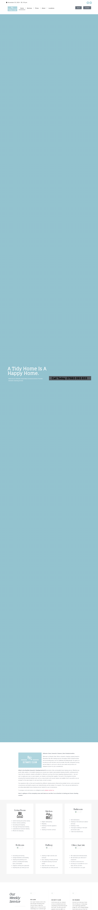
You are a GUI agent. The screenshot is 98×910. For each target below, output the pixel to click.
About (43, 8)
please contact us (49, 790)
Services (29, 8)
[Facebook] (88, 3)
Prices (37, 8)
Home (22, 8)
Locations (51, 8)
